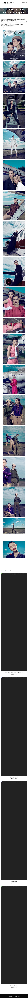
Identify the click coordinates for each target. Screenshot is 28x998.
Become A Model (14, 777)
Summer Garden (14, 985)
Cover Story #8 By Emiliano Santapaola (14, 672)
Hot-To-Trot (14, 881)
